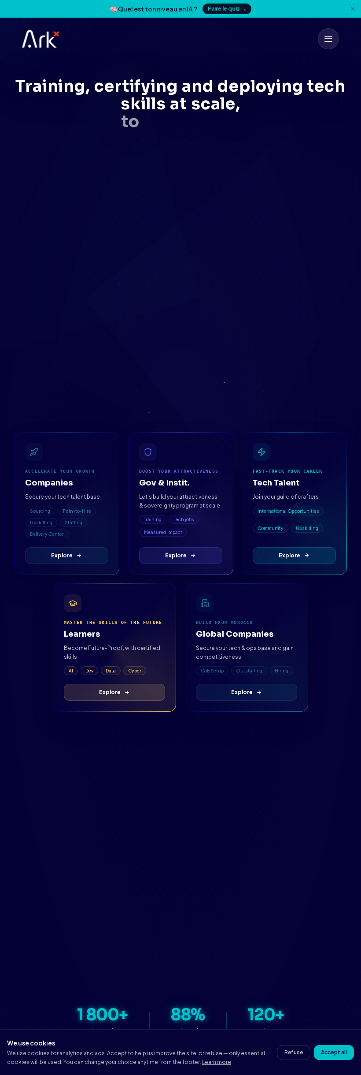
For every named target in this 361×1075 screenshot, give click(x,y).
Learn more (216, 1062)
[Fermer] (353, 9)
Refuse (293, 1052)
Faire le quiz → (227, 8)
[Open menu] (328, 38)
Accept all (334, 1052)
